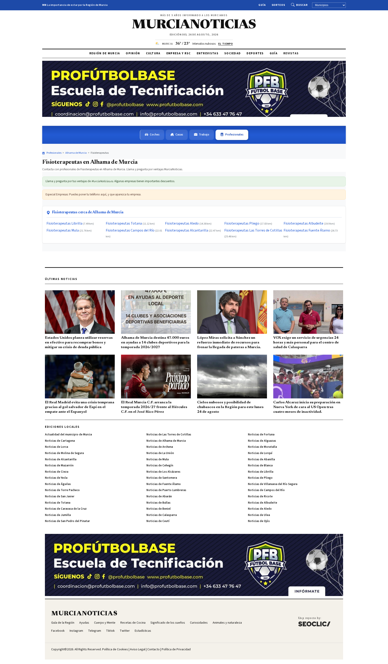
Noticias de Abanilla (261, 459)
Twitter (125, 631)
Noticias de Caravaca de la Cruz (66, 509)
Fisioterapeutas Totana (124, 223)
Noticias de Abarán (159, 496)
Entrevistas (207, 53)
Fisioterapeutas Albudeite (303, 223)
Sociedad (232, 53)
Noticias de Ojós (259, 521)
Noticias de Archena (159, 447)
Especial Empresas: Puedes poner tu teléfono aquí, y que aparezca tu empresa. (93, 194)
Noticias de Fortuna (261, 434)
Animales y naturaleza (227, 622)
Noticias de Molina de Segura (64, 453)
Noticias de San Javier (59, 496)
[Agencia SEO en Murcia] (314, 621)
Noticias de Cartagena (60, 441)
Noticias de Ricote (260, 496)
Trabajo (204, 135)
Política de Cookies (115, 649)
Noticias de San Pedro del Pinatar (67, 521)
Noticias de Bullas (158, 503)
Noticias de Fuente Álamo (163, 484)
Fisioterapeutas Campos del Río (130, 230)
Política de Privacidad (176, 649)
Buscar (302, 5)
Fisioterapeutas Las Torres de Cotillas (253, 230)
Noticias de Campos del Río (266, 490)
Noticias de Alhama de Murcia (166, 441)
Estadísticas (143, 631)
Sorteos (278, 5)
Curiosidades (199, 622)
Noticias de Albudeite (262, 503)
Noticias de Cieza (56, 472)
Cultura (153, 53)
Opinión (133, 53)
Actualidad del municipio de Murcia (68, 434)
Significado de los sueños (167, 622)
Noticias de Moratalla (262, 447)
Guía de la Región (62, 622)
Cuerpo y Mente (104, 622)
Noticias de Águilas (58, 484)
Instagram (76, 631)
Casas (179, 135)
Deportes (255, 53)
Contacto (153, 649)
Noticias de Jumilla (58, 515)
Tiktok (110, 631)
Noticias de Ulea (259, 515)
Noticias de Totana (57, 503)
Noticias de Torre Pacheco (62, 490)
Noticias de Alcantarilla (60, 459)
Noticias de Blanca (260, 465)
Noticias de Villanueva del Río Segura (272, 484)
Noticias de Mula (157, 459)
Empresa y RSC (178, 53)
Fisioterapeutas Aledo (182, 223)
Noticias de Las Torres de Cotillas (168, 434)
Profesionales (234, 135)
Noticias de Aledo (260, 509)
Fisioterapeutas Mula (62, 230)
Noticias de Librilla (260, 472)
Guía (262, 5)
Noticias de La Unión (160, 453)
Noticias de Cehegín (159, 465)
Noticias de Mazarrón (59, 465)
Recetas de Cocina (133, 622)
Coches (154, 135)
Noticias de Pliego (260, 478)
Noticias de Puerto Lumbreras (166, 490)
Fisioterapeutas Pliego (241, 223)
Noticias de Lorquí (260, 453)
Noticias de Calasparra (161, 515)
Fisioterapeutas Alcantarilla (186, 230)
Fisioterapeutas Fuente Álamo (307, 230)
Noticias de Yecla (56, 478)
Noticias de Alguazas (262, 441)
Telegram (94, 631)
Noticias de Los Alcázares (163, 472)
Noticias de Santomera (161, 478)
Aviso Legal (137, 649)
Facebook (58, 631)
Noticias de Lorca (56, 447)
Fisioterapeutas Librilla (64, 223)
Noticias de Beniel (158, 509)
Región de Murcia (104, 53)
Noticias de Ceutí (158, 521)
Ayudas (84, 622)
